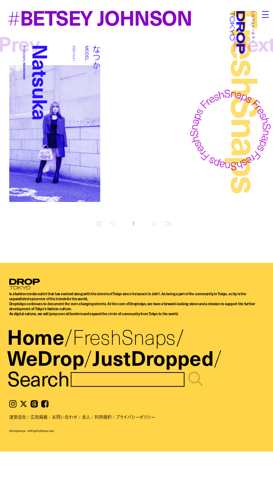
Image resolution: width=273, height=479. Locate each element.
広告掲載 (39, 417)
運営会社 (17, 417)
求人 (86, 417)
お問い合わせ (64, 417)
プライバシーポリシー (135, 417)
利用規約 (103, 417)
